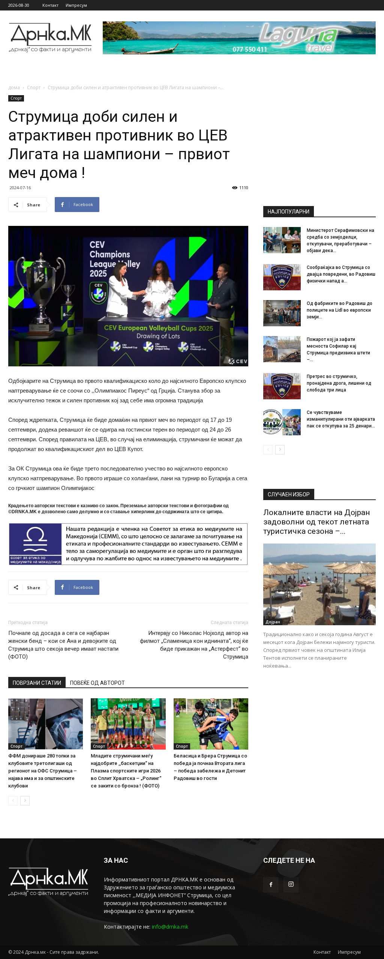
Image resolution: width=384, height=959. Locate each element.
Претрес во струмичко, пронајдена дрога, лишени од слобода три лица (339, 383)
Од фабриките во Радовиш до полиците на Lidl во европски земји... (339, 310)
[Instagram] (291, 884)
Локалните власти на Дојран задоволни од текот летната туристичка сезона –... (316, 522)
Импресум (76, 5)
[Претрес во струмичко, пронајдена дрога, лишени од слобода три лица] (282, 386)
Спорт (33, 87)
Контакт (50, 5)
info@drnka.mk (170, 926)
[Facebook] (270, 884)
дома (14, 87)
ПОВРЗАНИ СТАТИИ (37, 683)
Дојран (273, 621)
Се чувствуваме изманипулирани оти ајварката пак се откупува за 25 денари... (341, 419)
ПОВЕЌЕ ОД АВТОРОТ (97, 683)
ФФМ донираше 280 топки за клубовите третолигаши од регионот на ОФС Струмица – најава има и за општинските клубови (42, 771)
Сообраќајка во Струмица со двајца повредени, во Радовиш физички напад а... (341, 274)
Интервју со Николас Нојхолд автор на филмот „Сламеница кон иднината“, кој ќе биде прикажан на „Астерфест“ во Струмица (194, 645)
